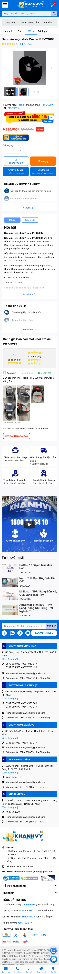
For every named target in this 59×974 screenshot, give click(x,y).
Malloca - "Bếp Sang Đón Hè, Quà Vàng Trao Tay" (38, 593)
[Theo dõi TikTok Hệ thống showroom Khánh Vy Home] (20, 632)
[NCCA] (47, 878)
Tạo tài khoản (44, 633)
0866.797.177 (25, 922)
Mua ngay (43, 161)
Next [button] (51, 68)
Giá (19, 31)
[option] (29, 68)
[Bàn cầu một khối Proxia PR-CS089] (29, 68)
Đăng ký (51, 625)
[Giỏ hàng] (52, 5)
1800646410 (29, 866)
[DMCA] (29, 878)
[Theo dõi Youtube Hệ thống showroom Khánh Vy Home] (27, 632)
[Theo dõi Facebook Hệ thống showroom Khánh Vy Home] (4, 632)
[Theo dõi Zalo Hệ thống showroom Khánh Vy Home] (12, 632)
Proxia (21, 104)
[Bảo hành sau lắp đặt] (16, 137)
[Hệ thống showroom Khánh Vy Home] (30, 5)
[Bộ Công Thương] (11, 878)
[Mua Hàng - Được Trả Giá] (29, 117)
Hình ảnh (7, 31)
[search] (54, 13)
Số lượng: (8, 145)
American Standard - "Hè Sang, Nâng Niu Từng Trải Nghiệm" (36, 608)
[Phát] (29, 525)
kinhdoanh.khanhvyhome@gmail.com (33, 871)
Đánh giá (42, 31)
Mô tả (31, 31)
